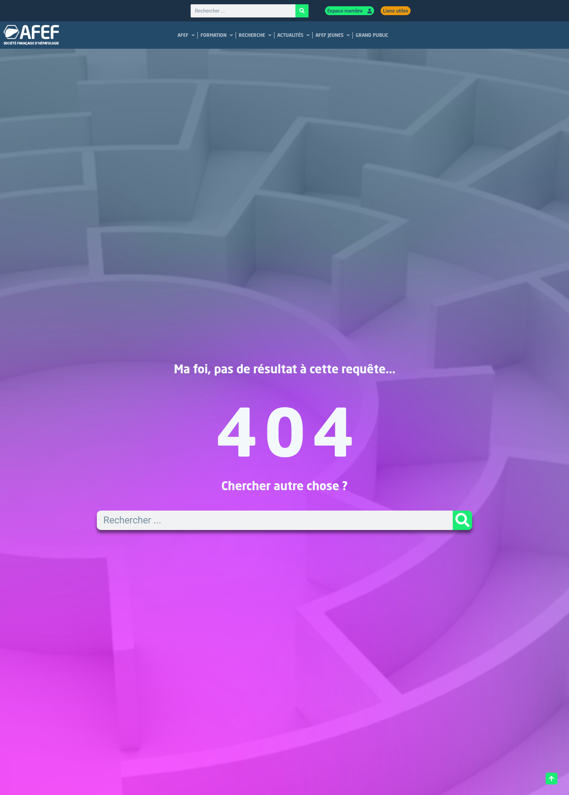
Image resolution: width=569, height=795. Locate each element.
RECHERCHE (251, 35)
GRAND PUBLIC (371, 35)
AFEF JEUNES (329, 35)
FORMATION (213, 35)
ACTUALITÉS (290, 35)
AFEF (182, 35)
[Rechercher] (302, 10)
